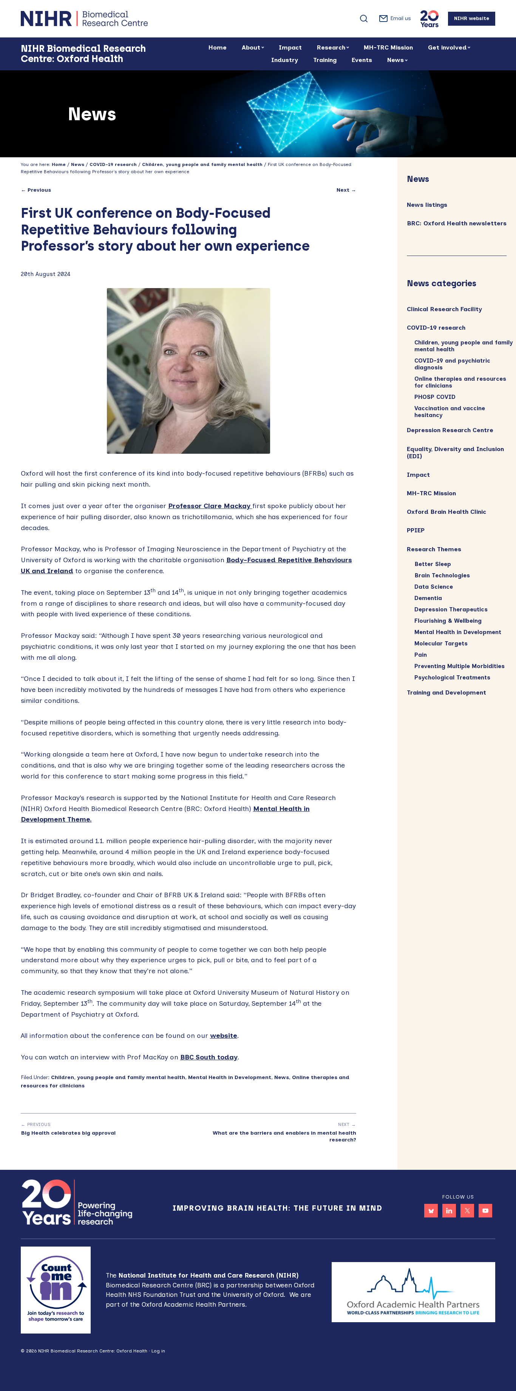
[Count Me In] (56, 1289)
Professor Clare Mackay (210, 506)
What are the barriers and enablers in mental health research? (284, 1136)
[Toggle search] (364, 18)
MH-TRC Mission (431, 493)
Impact (418, 474)
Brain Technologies (442, 575)
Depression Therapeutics (451, 609)
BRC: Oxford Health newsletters (457, 223)
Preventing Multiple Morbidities (459, 666)
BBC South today (209, 1057)
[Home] (111, 18)
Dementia (428, 598)
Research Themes (434, 549)
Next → (346, 190)
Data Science (433, 586)
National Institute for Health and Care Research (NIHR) (208, 1275)
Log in (158, 1351)
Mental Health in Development (229, 1077)
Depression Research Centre (450, 430)
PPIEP (416, 530)
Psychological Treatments (452, 677)
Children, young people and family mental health (118, 1077)
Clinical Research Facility (444, 309)
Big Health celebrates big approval (68, 1133)
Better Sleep (432, 564)
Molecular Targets (441, 643)
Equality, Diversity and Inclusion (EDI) (455, 452)
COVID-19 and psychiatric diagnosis (452, 364)
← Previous (36, 190)
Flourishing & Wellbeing (448, 620)
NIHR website (471, 18)
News (281, 1077)
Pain (420, 654)
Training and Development (446, 692)
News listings (427, 204)
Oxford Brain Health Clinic (446, 511)
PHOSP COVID (435, 397)
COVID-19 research (436, 327)
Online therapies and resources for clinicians (460, 382)
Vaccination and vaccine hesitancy (449, 412)
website (223, 1035)
